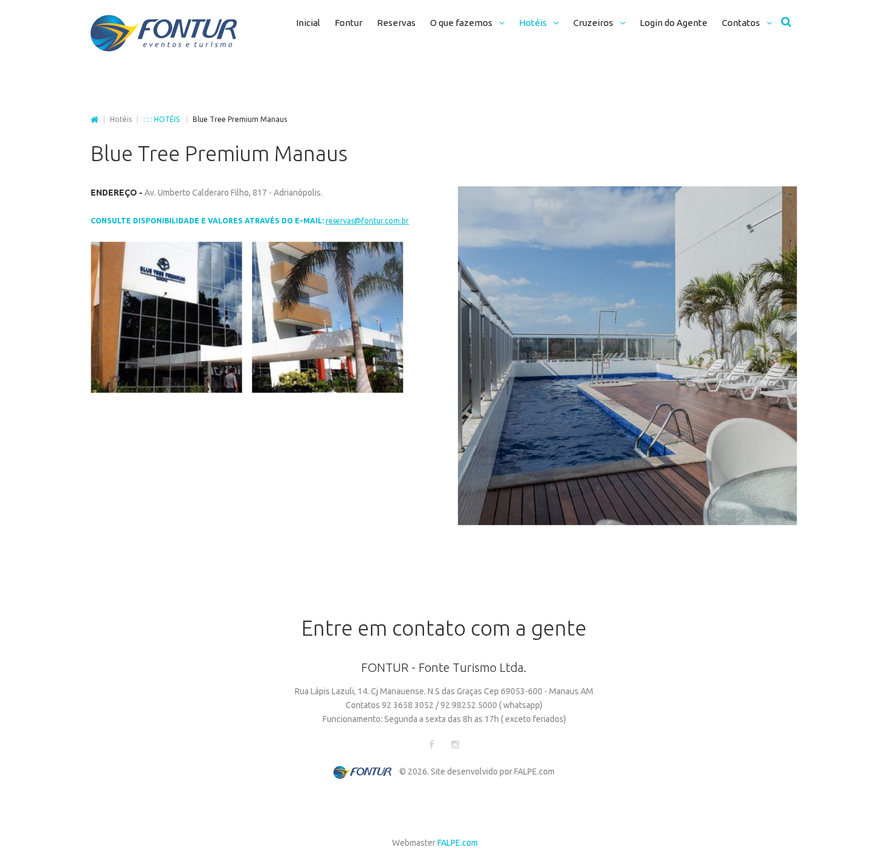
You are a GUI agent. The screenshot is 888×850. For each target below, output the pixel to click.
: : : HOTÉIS (162, 119)
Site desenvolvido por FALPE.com (493, 771)
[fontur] (164, 33)
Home (94, 120)
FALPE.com (457, 843)
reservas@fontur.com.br (367, 221)
